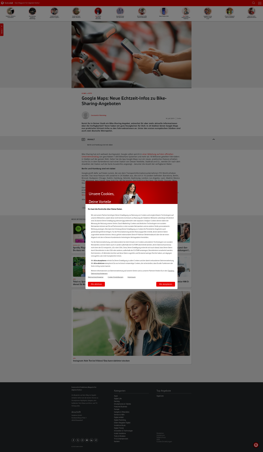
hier (123, 221)
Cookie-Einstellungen (115, 277)
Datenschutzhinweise (95, 277)
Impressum (132, 277)
